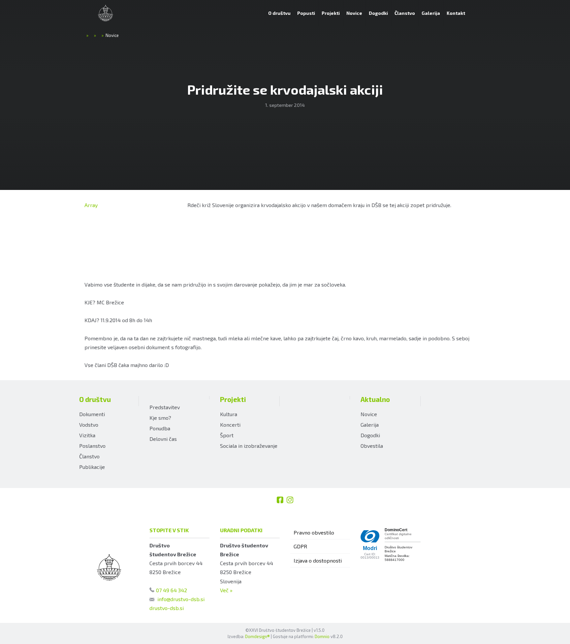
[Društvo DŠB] (105, 13)
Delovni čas (163, 439)
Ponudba (159, 428)
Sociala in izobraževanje (248, 446)
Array (91, 205)
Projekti (233, 399)
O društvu (95, 399)
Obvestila (372, 446)
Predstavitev (164, 407)
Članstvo (89, 456)
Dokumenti (92, 414)
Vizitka (87, 435)
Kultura (228, 414)
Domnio (322, 636)
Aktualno (375, 399)
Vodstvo (88, 424)
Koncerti (230, 424)
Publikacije (92, 467)
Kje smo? (160, 417)
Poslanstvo (92, 446)
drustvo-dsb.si (166, 608)
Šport (227, 435)
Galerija (370, 424)
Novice (369, 414)
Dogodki (370, 435)
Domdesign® (257, 636)
